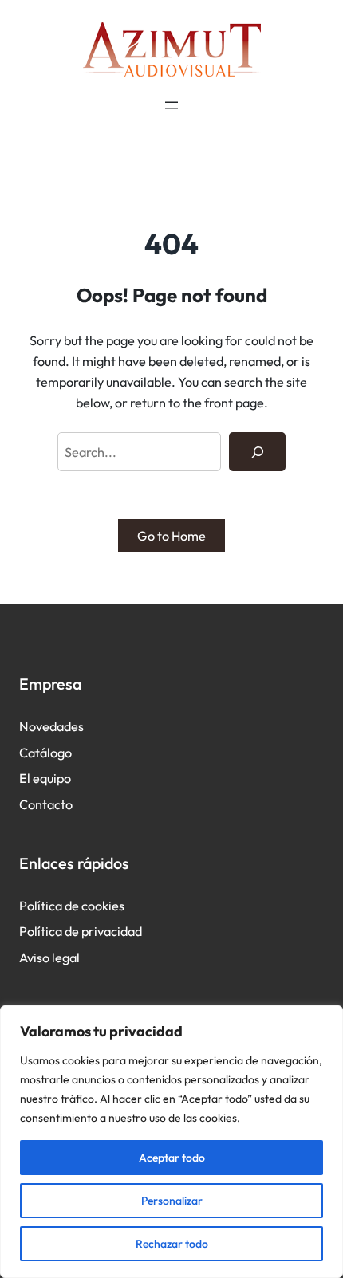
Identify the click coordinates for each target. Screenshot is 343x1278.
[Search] (257, 452)
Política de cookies (71, 906)
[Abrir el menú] (171, 105)
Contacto (46, 804)
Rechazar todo (172, 1244)
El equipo (45, 778)
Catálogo (45, 753)
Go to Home (171, 536)
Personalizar (172, 1200)
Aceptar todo (172, 1157)
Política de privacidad (80, 931)
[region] (171, 1141)
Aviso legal (49, 957)
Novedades (51, 726)
